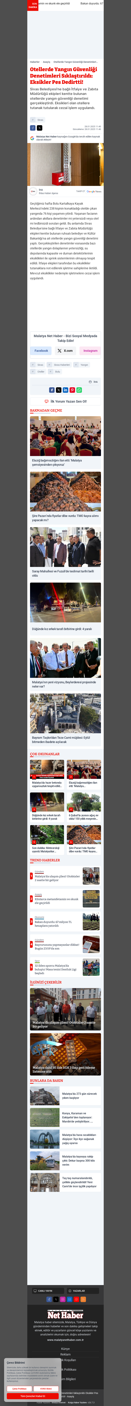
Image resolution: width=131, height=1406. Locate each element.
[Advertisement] (65, 35)
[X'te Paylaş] (39, 128)
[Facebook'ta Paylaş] (32, 128)
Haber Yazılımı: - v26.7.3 (65, 1402)
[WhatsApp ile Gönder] (79, 390)
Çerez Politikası (19, 1389)
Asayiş (46, 62)
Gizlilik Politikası (65, 1369)
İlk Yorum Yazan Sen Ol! (69, 401)
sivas (40, 120)
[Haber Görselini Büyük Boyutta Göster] (65, 164)
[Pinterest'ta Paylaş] (72, 390)
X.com (68, 350)
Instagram (91, 350)
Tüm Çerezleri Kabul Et (32, 1396)
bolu (57, 371)
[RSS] (83, 1299)
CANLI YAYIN (45, 1290)
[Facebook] (49, 1299)
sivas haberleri (62, 364)
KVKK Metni (46, 1389)
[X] (56, 1299)
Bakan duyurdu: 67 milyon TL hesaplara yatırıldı (79, 3)
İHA (48, 191)
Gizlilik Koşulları (65, 1360)
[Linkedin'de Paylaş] (65, 390)
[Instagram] (63, 1299)
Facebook (41, 350)
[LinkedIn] (69, 1299)
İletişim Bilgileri (65, 1379)
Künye (65, 1349)
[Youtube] (76, 1299)
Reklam (65, 1354)
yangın (84, 364)
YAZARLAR (79, 1290)
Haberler (35, 62)
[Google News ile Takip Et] (94, 191)
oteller (41, 371)
